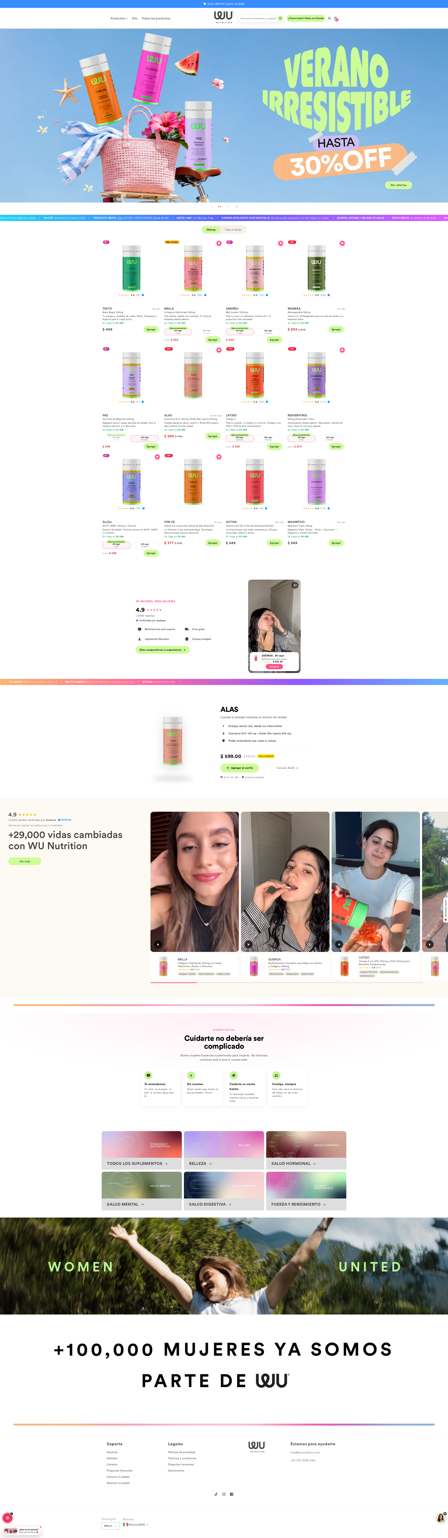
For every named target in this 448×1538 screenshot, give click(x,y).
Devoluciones (176, 1470)
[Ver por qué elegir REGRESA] (342, 243)
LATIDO (231, 415)
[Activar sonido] (295, 585)
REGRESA (294, 308)
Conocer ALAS (285, 768)
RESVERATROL (298, 415)
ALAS (168, 415)
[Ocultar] (11, 1514)
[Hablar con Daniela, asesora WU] (441, 1518)
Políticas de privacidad (181, 1452)
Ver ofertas (399, 185)
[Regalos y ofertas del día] (7, 1518)
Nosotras (112, 1452)
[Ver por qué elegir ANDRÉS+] (280, 243)
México (108, 1525)
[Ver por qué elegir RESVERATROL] (342, 350)
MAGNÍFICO (296, 522)
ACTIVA (231, 522)
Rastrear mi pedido (118, 1483)
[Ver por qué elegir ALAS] (218, 350)
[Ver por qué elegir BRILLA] (218, 243)
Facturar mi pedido (118, 1476)
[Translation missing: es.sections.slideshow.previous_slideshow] (212, 206)
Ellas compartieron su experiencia (161, 649)
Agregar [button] (151, 329)
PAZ (105, 415)
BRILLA (169, 308)
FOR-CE (169, 522)
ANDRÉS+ (232, 308)
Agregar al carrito (242, 768)
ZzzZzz (107, 522)
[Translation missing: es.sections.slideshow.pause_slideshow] (236, 206)
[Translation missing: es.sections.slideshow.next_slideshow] (227, 206)
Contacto (112, 1464)
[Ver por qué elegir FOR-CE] (218, 456)
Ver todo (24, 861)
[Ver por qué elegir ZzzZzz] (157, 456)
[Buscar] (280, 18)
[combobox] (261, 18)
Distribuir (112, 1458)
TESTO (107, 308)
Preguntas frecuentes (120, 1470)
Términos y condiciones (182, 1458)
